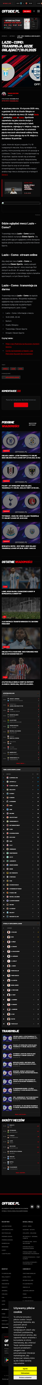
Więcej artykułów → (21, 1114)
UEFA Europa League (12, 377)
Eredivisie (5, 1246)
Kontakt (5, 1320)
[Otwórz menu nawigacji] (38, 11)
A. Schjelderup (15, 951)
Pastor (13, 1019)
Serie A (5, 174)
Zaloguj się (21, 405)
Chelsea (4, 1294)
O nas (3, 1313)
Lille (10, 845)
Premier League (7, 1236)
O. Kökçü (13, 941)
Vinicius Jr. (26, 1287)
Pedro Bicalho (15, 970)
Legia (3, 1301)
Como (20, 368)
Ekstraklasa (6, 1233)
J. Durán (13, 966)
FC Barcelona (6, 1273)
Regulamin (5, 1324)
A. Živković (14, 946)
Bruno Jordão (15, 985)
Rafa (12, 937)
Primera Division (7, 1240)
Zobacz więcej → (21, 763)
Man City (5, 1287)
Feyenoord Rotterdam (15, 888)
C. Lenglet (14, 961)
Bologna (11, 813)
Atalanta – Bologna (29, 1233)
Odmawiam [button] (25, 1373)
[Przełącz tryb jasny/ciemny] (34, 11)
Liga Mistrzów (7, 1226)
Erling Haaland (28, 1280)
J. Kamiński (14, 999)
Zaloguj (27, 11)
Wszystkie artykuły (32, 424)
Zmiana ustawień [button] (25, 1377)
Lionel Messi (27, 1277)
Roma (10, 805)
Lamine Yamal (27, 1297)
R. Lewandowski (28, 1301)
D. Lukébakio (14, 956)
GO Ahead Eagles (14, 884)
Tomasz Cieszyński (13, 93)
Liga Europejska (7, 1229)
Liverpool (5, 1280)
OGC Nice (11, 904)
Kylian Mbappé (28, 1283)
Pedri (24, 1294)
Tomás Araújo (15, 975)
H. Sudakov (14, 1004)
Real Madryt (6, 1277)
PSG (3, 1297)
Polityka (5, 1327)
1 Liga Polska (6, 1253)
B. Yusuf (13, 994)
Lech (3, 1304)
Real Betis (12, 789)
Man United (5, 1283)
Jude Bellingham (28, 1290)
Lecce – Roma (27, 1226)
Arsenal (5, 1290)
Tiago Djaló (14, 1023)
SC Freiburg (12, 801)
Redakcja (5, 1317)
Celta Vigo (12, 837)
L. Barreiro (14, 1009)
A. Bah (12, 1014)
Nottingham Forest (14, 825)
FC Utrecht (12, 908)
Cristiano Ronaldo (29, 1273)
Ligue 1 (4, 1250)
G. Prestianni (14, 990)
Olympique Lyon (13, 777)
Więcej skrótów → (21, 1172)
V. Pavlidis (14, 932)
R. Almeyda (14, 980)
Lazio (13, 368)
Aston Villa (12, 781)
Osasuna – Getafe (29, 1229)
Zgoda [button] (25, 1369)
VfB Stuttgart (13, 817)
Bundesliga (6, 1243)
